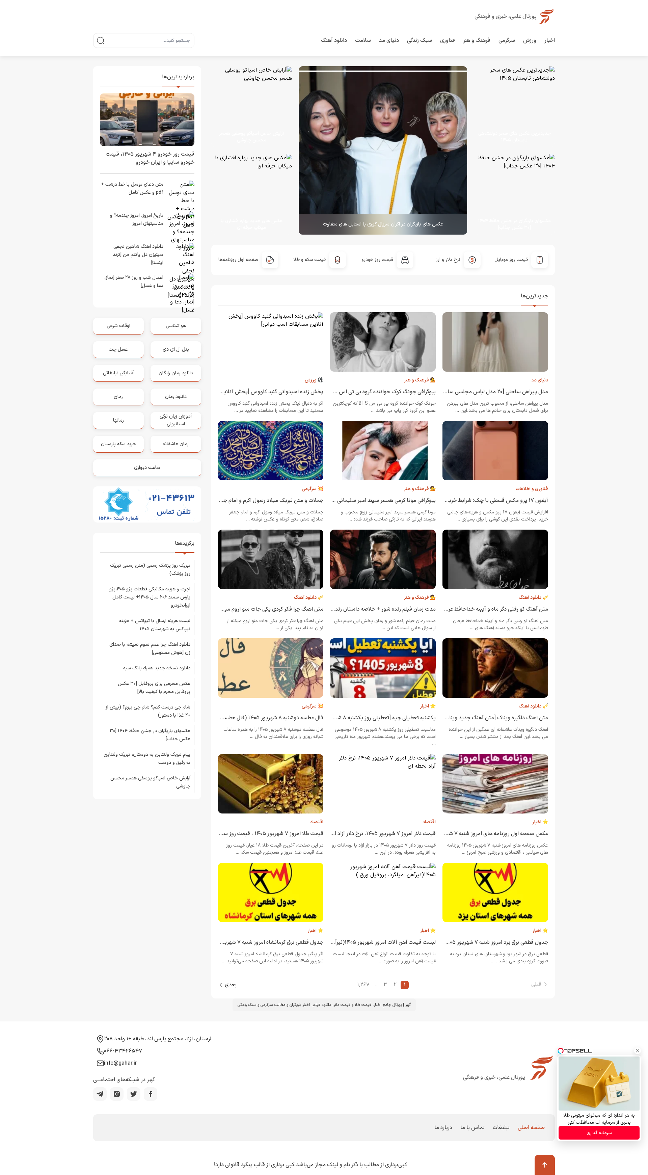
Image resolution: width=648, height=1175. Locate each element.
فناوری (447, 40)
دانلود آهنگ (334, 40)
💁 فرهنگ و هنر (420, 380)
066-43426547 (123, 1051)
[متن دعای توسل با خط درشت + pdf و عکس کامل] (180, 194)
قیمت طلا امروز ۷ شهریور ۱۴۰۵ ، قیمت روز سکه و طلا (264, 834)
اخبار (549, 40)
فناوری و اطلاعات (532, 488)
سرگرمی (506, 40)
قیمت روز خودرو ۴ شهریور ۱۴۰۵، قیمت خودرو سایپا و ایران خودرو (150, 158)
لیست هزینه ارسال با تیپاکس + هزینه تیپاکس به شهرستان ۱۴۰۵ (154, 625)
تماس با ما (472, 1128)
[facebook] (150, 1094)
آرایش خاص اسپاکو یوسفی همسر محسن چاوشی (251, 137)
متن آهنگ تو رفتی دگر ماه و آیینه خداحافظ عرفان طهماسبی (483, 609)
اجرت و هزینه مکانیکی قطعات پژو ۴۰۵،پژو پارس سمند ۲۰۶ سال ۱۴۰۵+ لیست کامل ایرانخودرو (149, 597)
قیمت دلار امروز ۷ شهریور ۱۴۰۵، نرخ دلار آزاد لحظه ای (377, 834)
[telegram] (100, 1094)
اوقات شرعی (118, 325)
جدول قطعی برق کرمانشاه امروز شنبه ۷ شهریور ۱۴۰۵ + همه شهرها (250, 942)
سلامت (363, 40)
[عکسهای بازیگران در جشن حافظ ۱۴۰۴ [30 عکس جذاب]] (511, 194)
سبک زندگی (419, 40)
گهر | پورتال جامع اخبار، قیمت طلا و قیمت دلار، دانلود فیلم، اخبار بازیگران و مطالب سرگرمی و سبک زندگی (324, 1005)
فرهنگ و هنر (476, 40)
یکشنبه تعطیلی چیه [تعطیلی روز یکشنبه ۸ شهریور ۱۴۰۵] (373, 718)
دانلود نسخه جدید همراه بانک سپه (156, 668)
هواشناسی (176, 325)
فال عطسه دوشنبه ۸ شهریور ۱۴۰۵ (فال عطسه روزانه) (264, 718)
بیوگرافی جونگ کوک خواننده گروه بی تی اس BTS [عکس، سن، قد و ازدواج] (353, 392)
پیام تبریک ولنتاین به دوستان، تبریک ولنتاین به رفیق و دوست (147, 758)
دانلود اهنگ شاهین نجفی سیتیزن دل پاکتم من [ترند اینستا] (138, 254)
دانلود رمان (176, 396)
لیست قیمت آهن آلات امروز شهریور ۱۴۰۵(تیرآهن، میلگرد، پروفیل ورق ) (357, 942)
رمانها (118, 420)
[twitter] (133, 1094)
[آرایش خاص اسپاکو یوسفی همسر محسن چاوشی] (251, 106)
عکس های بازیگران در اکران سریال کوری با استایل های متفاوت (383, 224)
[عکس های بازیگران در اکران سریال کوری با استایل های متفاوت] (383, 150)
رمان (118, 396)
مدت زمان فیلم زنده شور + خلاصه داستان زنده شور (379, 609)
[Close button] (637, 1050)
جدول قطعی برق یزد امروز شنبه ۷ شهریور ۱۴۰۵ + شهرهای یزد (480, 942)
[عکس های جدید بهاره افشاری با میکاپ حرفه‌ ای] (248, 194)
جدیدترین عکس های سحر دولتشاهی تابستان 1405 (514, 137)
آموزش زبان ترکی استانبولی (176, 420)
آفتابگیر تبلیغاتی (118, 373)
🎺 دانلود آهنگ (533, 597)
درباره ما (443, 1128)
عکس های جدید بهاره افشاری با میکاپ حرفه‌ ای (251, 224)
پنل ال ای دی (176, 349)
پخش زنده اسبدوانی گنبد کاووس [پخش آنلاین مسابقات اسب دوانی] (247, 392)
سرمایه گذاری (599, 1133)
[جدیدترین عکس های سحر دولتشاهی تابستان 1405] (511, 106)
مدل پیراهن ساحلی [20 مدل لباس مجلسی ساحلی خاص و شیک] (476, 392)
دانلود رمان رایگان (176, 373)
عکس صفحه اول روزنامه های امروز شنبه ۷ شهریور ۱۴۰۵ (486, 834)
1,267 (363, 985)
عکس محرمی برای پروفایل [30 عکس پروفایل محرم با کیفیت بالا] (154, 687)
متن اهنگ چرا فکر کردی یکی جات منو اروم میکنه (270, 609)
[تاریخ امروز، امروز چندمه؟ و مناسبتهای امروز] (180, 225)
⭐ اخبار (428, 706)
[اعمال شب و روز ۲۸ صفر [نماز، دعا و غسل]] (180, 287)
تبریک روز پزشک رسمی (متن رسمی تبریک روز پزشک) (150, 569)
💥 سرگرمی (312, 488)
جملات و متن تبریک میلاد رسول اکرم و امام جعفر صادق (262, 501)
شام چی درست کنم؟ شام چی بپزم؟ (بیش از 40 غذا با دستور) (148, 711)
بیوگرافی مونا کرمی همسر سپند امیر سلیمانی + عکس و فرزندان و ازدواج (357, 501)
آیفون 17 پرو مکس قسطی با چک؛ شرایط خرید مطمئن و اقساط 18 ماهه (469, 501)
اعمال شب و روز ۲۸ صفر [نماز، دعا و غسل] (133, 281)
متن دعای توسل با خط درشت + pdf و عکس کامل (132, 188)
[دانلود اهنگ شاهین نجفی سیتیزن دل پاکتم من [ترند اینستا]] (180, 256)
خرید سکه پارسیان (118, 444)
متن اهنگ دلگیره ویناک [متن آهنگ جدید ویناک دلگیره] (488, 718)
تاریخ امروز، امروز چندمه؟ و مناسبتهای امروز (136, 219)
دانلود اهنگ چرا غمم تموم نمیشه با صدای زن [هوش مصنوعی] (149, 648)
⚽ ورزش (314, 380)
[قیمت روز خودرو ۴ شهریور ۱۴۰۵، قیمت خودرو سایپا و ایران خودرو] (147, 119)
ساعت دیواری (147, 467)
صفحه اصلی (531, 1128)
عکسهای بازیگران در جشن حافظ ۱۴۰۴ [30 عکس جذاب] (514, 224)
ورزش (529, 40)
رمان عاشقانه (176, 444)
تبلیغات (501, 1128)
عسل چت (118, 349)
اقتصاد (429, 822)
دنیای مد (389, 40)
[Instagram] (117, 1094)
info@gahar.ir (120, 1063)
